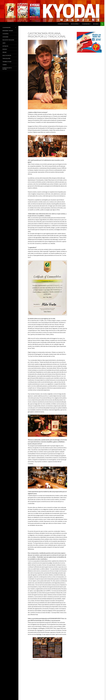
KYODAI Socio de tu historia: (7, 68)
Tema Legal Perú (6, 58)
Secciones (95, 23)
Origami (4, 52)
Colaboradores (86, 23)
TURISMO (4, 64)
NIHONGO (4, 49)
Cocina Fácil (5, 33)
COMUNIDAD (5, 36)
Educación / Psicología (8, 39)
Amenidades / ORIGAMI (7, 30)
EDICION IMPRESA (75, 23)
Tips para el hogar (6, 61)
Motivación (5, 46)
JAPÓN (3, 43)
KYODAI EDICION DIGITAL (63, 23)
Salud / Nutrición (6, 55)
